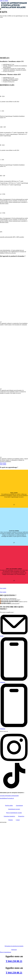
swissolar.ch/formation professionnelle (9, 795)
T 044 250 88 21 (14, 961)
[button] (3, 463)
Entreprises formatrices (9, 816)
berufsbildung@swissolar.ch (7, 798)
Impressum (14, 949)
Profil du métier (9, 805)
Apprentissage (19, 805)
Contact (18, 820)
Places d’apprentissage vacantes (14, 812)
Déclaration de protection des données (14, 946)
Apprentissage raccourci (14, 809)
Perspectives (21, 816)
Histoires (10, 820)
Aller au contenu (4, 0)
